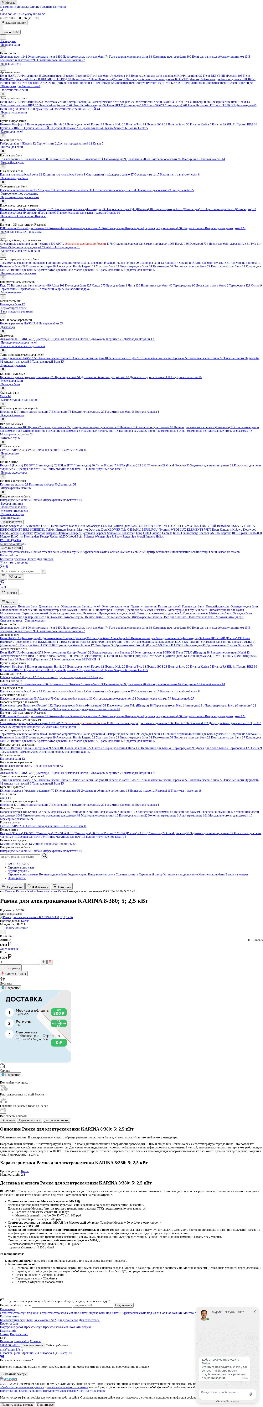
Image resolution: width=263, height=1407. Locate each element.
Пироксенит (59, 159)
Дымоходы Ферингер (107, 339)
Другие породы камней (74, 143)
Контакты (59, 6)
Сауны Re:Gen (75, 449)
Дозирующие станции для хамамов (94, 427)
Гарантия (46, 6)
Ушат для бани (107, 266)
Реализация (7, 1309)
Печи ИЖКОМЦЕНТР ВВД (50, 79)
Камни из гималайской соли (180, 174)
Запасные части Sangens (90, 358)
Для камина (136, 159)
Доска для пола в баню (212, 285)
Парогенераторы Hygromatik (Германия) (28, 212)
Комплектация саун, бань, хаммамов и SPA (28, 1320)
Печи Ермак (104, 82)
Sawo (5, 247)
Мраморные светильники (99, 430)
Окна (5, 396)
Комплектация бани (212, 874)
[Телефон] (2, 582)
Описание (8, 1120)
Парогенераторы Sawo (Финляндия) (230, 209)
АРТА (84, 243)
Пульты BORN (11, 128)
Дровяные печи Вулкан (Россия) (229, 82)
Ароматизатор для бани (55, 269)
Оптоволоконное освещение (114, 190)
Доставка (23, 6)
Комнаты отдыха (80, 1327)
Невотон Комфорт (13, 124)
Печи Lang (9, 109)
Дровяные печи (13, 56)
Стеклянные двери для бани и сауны (27, 243)
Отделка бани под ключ (103, 1313)
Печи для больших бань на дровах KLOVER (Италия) (166, 79)
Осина (256, 285)
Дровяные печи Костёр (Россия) (138, 82)
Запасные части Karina (206, 358)
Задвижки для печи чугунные (211, 465)
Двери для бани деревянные (229, 243)
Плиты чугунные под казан (106, 468)
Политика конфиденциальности (21, 1390)
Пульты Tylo (136, 124)
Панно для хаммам (133, 430)
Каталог (11, 602)
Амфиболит (94, 159)
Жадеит (29, 143)
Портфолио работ (11, 1327)
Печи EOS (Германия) (36, 109)
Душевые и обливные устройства (105, 377)
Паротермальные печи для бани (85, 56)
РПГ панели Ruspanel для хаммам (24, 228)
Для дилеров (45, 559)
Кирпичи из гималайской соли (64, 174)
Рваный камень (213, 159)
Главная (10, 891)
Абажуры (45, 190)
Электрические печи (45, 56)
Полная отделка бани (53, 874)
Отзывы (35, 1341)
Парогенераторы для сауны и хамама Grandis (88, 212)
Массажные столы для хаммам (230, 430)
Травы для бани (111, 269)
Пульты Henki (137, 128)
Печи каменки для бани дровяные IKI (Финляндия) (166, 75)
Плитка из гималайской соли (21, 174)
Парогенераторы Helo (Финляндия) (178, 209)
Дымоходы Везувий (139, 339)
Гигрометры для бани (136, 266)
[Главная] (3, 577)
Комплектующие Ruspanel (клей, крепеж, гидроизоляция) (142, 228)
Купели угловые (67, 377)
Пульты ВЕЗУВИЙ (37, 128)
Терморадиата (184, 285)
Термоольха (29, 289)
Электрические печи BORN (155, 101)
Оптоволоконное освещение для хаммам (51, 430)
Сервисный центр (150, 874)
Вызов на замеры (236, 874)
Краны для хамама (56, 427)
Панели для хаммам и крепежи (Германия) (204, 427)
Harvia (182, 243)
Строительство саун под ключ (19, 1313)
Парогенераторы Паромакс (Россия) (26, 209)
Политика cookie (94, 1390)
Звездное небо (183, 190)
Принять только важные (17, 1404)
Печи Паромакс (200, 105)
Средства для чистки (140, 269)
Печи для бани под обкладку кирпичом (220, 56)
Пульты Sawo (178, 124)
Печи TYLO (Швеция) (193, 101)
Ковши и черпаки (178, 262)
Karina (31, 891)
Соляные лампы (146, 174)
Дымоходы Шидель (49, 339)
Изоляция (8, 411)
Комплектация (9, 1316)
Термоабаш (9, 289)
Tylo (255, 243)
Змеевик (76, 159)
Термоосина (239, 285)
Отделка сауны (77, 874)
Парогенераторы (13, 427)
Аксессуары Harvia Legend (75, 266)
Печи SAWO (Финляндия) (167, 105)
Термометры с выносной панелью (23, 262)
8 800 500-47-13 (10, 14)
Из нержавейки (51, 323)
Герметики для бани (119, 411)
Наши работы (17, 878)
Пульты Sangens (115, 128)
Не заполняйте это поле (16, 1305)
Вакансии (6, 1341)
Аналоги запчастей (17, 361)
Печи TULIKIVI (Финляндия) (234, 105)
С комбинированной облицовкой (61, 60)
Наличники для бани (156, 285)
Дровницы (67, 484)
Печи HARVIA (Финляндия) (20, 75)
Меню (17, 577)
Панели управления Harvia (46, 124)
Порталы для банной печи (74, 82)
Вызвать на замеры (14, 1374)
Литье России (105, 465)
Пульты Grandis (91, 128)
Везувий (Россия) (14, 465)
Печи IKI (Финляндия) (89, 105)
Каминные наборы (43, 484)
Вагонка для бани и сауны (31, 285)
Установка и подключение (180, 874)
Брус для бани (116, 285)
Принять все (45, 1404)
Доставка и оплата (56, 1120)
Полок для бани (78, 285)
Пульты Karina (200, 124)
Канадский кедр (77, 289)
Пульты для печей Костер (85, 124)
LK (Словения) (153, 465)
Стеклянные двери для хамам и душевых (143, 243)
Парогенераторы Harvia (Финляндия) (80, 209)
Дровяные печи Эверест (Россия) (66, 75)
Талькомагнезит (35, 159)
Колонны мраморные (163, 430)
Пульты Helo (115, 124)
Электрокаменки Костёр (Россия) (67, 101)
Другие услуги (18, 871)
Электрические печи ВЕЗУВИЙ (77, 109)
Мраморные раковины (16, 434)
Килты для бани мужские (211, 262)
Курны (34, 427)
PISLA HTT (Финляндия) (76, 465)
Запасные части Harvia (55, 358)
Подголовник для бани (228, 266)
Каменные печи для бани (172, 56)
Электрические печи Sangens (113, 101)
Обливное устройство (64, 262)
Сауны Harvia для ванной (44, 449)
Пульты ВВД (246, 124)
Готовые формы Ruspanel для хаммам (75, 228)
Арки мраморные (193, 430)
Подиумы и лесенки (186, 377)
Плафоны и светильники (18, 190)
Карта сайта (21, 1341)
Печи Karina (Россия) (55, 105)
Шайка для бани (93, 262)
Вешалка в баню (12, 266)
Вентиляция (61, 411)
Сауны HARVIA (12, 449)
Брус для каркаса (147, 411)
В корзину (13, 968)
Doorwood (198, 243)
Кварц (98, 143)
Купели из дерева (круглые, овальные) (27, 377)
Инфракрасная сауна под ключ (139, 1313)
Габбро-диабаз (10, 143)
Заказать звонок (15, 22)
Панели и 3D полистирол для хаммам (146, 427)
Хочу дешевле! (9, 948)
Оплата (34, 6)
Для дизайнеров (67, 1320)
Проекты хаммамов (56, 1327)
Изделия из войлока (245, 262)
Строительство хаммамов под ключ (63, 1313)
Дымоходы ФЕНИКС (17, 339)
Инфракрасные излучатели (62, 499)
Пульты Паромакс (66, 128)
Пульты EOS (157, 124)
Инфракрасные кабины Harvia (21, 499)
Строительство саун (21, 867)
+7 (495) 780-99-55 (33, 14)
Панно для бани (12, 304)
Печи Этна (81, 79)
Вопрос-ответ (19, 1334)
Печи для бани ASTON (37, 82)
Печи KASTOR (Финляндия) (184, 82)
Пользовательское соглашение (63, 1390)
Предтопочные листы (88, 411)
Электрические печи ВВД (19, 105)
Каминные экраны (14, 484)
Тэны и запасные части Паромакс (164, 358)
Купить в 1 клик (15, 973)
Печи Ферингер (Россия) (110, 79)
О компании (8, 6)
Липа (134, 285)
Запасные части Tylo (124, 358)
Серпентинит (47, 143)
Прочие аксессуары (41, 266)
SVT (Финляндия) (43, 465)
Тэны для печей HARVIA (18, 358)
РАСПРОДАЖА (18, 863)
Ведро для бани (152, 262)
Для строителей (89, 1320)
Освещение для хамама (154, 190)
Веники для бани (23, 269)
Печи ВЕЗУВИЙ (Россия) (222, 75)
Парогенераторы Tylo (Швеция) (130, 209)
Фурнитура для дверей (28, 247)
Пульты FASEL (224, 124)
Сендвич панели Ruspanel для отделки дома (214, 228)
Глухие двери (69, 247)
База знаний (8, 1330)
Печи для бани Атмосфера (110, 75)
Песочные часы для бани (192, 266)
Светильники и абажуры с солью (110, 174)
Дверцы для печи (32, 468)
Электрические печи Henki (230, 101)
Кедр (5, 285)
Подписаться (123, 1305)
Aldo (52, 247)
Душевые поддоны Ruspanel (150, 377)
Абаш (58, 285)
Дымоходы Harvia (77, 339)
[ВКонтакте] (2, 1356)
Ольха (99, 285)
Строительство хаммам (23, 874)
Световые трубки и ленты (73, 190)
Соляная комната (127, 874)
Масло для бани (86, 269)
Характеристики (29, 1120)
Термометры (163, 266)
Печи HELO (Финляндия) (127, 105)
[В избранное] (3, 932)
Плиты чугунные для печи (65, 468)
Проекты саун (33, 1327)
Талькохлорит (11, 159)
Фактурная (191, 159)
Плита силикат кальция (34, 411)
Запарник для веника (123, 262)
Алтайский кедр (51, 289)
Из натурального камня (164, 159)
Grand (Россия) (177, 465)
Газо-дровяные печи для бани (130, 56)
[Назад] (2, 891)
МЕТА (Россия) (129, 465)
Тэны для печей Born (48, 361)
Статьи (4, 1334)
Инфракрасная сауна (101, 874)
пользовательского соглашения (67, 1387)
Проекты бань (9, 1323)
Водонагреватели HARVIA (19, 323)
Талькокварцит (115, 159)
